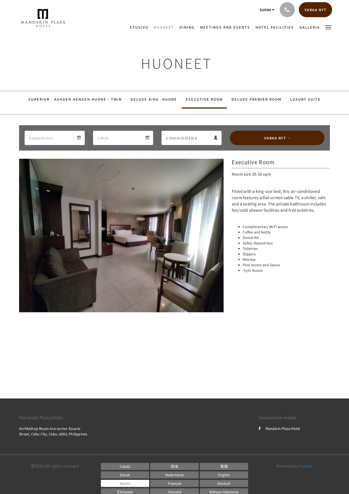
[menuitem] (140, 27)
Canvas (305, 466)
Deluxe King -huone (154, 99)
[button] (328, 27)
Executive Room (204, 99)
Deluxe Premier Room (256, 99)
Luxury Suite (305, 99)
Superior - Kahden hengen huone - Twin (75, 99)
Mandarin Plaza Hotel (283, 428)
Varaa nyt (275, 138)
